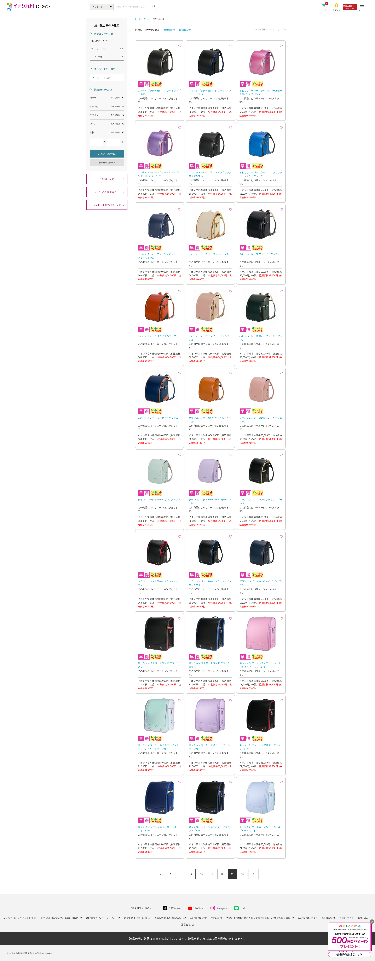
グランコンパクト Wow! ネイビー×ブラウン (261, 583)
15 (253, 873)
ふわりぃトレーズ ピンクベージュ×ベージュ (210, 337)
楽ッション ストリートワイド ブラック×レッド (158, 664)
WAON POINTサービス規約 (204, 918)
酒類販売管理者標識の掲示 (168, 918)
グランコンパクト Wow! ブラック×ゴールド (261, 501)
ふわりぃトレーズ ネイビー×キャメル (158, 417)
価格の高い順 (185, 29)
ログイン (336, 10)
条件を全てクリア (107, 162)
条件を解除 (115, 97)
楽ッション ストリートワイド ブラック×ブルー (209, 664)
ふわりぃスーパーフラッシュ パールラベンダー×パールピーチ (159, 174)
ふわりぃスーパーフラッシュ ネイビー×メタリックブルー (159, 255)
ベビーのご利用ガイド (107, 192)
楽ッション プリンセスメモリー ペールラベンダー (209, 746)
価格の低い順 (169, 29)
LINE (243, 908)
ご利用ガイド (107, 179)
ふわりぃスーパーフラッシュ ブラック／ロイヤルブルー (210, 174)
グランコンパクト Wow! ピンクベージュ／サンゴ (261, 419)
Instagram (222, 908)
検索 (154, 7)
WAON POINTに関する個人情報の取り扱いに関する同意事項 (258, 918)
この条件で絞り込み (107, 154)
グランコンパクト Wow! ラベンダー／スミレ (210, 501)
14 (242, 873)
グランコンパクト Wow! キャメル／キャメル (210, 419)
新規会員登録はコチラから (350, 7)
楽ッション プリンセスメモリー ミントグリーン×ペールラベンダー (158, 746)
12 (222, 873)
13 (232, 873)
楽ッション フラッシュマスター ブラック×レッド (260, 746)
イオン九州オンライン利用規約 (19, 918)
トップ (137, 19)
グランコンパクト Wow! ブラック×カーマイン (159, 583)
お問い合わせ (365, 918)
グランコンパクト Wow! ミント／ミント (159, 499)
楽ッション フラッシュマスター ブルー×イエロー (158, 828)
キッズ (146, 19)
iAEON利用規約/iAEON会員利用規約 (59, 918)
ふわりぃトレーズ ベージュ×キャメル (209, 254)
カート (323, 9)
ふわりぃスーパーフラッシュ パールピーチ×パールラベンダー (261, 92)
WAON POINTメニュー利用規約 (315, 918)
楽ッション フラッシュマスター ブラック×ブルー (209, 828)
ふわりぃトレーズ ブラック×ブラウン (260, 254)
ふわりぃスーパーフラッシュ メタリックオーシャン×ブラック (261, 174)
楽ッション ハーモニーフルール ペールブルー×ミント (260, 828)
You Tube (199, 908)
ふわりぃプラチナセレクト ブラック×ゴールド (159, 92)
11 (211, 873)
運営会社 (186, 924)
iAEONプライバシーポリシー (101, 918)
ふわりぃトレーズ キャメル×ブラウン (158, 335)
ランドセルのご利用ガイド (107, 205)
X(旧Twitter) (175, 908)
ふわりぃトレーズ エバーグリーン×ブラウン (261, 337)
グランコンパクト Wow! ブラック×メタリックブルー (210, 583)
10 (201, 873)
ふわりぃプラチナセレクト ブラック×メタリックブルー (210, 92)
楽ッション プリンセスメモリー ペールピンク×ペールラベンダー (260, 664)
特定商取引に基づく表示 (137, 918)
